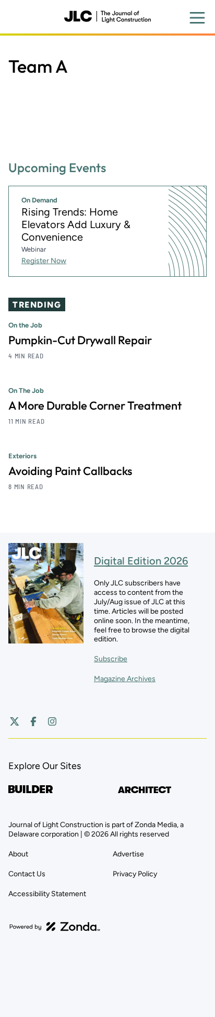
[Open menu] (197, 17)
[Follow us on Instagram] (52, 721)
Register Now (43, 260)
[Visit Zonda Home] (54, 926)
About (18, 854)
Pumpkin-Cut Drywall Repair (80, 340)
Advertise (128, 854)
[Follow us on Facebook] (33, 721)
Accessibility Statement (47, 893)
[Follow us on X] (14, 721)
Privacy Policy (135, 873)
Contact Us (26, 873)
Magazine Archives (125, 678)
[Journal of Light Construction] (107, 16)
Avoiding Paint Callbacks (70, 471)
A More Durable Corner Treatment (95, 405)
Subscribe (110, 658)
